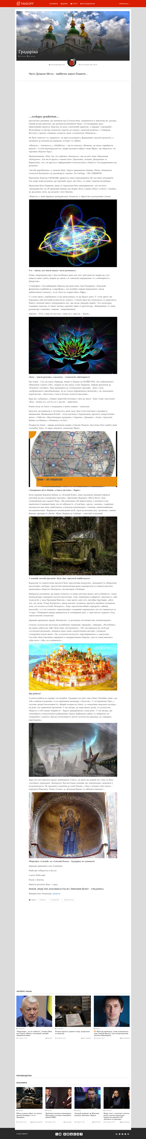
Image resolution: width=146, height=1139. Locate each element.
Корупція (20, 1110)
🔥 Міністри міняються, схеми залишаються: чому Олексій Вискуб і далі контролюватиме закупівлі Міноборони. (111, 1033)
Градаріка (55, 900)
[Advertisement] (73, 98)
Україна (42, 900)
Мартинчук (69, 900)
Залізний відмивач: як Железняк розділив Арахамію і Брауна (86, 1114)
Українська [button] (124, 4)
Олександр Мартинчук (57, 64)
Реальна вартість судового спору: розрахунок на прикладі (72, 1032)
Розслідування (88, 4)
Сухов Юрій (68, 1122)
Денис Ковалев (125, 1038)
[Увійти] (128, 1134)
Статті (74, 4)
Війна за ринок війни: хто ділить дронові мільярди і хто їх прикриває (29, 1115)
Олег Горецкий (87, 1038)
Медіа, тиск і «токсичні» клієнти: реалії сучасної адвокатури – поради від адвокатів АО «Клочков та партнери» (117, 1116)
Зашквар (97, 1028)
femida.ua (49, 1038)
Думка (65, 4)
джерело (56, 893)
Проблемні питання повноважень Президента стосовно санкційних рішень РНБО (58, 1115)
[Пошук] (116, 1134)
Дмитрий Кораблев (37, 1122)
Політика (23, 56)
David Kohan (97, 1122)
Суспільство (21, 1028)
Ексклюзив (31, 56)
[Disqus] (73, 962)
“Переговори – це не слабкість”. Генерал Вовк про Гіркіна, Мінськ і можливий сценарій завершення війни (34, 1033)
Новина (54, 4)
